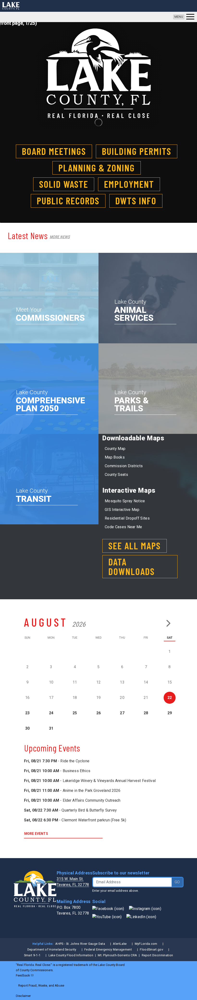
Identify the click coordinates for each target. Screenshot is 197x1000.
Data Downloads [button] (131, 566)
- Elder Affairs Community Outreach (72, 800)
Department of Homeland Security (51, 949)
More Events (36, 834)
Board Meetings (54, 151)
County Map (115, 448)
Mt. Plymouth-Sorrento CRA (117, 955)
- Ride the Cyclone (56, 761)
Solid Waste (63, 184)
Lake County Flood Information (71, 955)
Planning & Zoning (96, 167)
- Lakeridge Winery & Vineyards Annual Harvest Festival (90, 780)
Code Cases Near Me (123, 527)
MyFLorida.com (146, 943)
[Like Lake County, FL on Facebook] (108, 908)
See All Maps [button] (134, 545)
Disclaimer (23, 996)
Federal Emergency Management (108, 949)
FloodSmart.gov (151, 949)
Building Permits (136, 151)
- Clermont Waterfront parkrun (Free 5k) (75, 820)
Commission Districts (124, 466)
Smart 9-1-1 (32, 955)
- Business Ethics (57, 771)
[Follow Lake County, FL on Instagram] (145, 908)
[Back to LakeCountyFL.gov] (11, 6)
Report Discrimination (157, 955)
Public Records (68, 200)
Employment (129, 184)
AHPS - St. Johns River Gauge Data (80, 943)
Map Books (115, 457)
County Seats (116, 474)
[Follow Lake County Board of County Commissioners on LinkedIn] (141, 916)
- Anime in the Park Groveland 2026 (72, 790)
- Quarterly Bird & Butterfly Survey (70, 810)
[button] (184, 17)
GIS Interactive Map (122, 509)
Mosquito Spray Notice (125, 501)
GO (177, 882)
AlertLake (120, 943)
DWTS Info (135, 200)
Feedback (23, 975)
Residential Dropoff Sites (127, 518)
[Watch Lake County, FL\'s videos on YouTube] (107, 916)
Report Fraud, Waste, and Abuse (41, 985)
